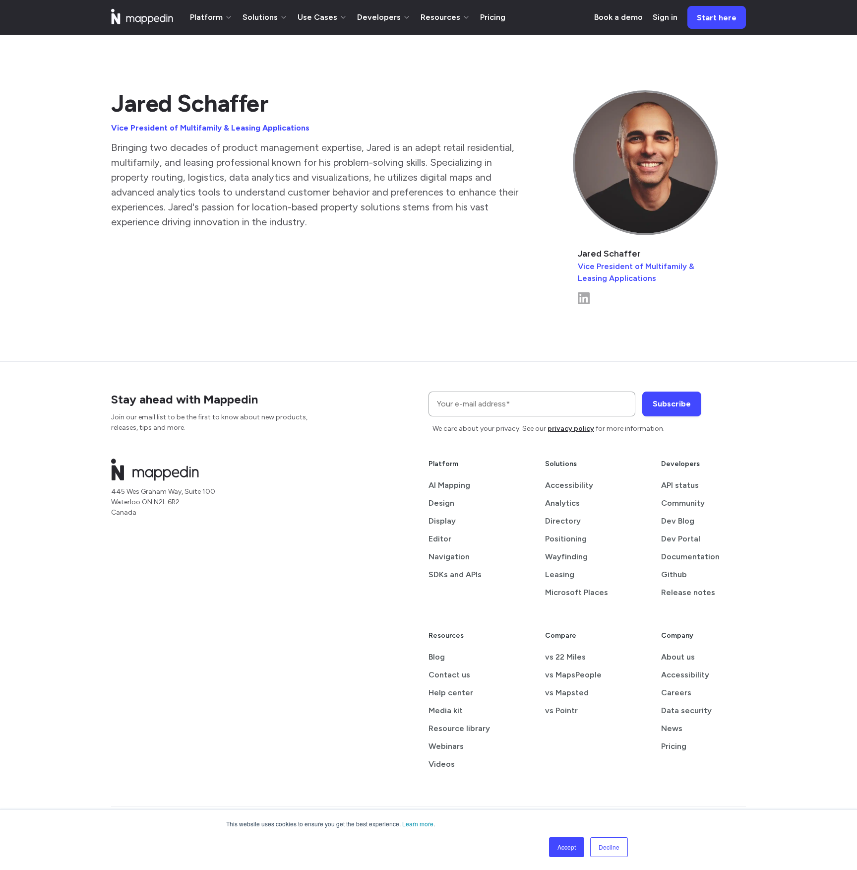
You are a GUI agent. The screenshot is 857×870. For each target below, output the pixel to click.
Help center (450, 692)
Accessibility (569, 485)
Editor (439, 538)
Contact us (449, 674)
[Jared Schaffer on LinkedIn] (584, 301)
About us (678, 657)
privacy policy (571, 428)
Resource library (459, 728)
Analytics (562, 503)
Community (683, 503)
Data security (686, 710)
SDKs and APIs (455, 574)
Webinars (446, 746)
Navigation (449, 556)
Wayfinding (566, 556)
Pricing (673, 746)
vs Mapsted (567, 692)
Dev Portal (680, 538)
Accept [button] (566, 847)
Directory (563, 521)
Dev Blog (677, 521)
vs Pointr (561, 710)
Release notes (688, 592)
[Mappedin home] (142, 21)
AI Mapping (449, 485)
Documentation (690, 556)
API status (680, 485)
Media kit (445, 710)
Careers (676, 692)
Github (674, 574)
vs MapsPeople (573, 674)
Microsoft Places (576, 592)
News (671, 728)
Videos (441, 764)
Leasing (559, 574)
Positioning (566, 538)
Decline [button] (609, 847)
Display (442, 521)
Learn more (417, 823)
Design (441, 503)
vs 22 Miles (565, 657)
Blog (436, 657)
